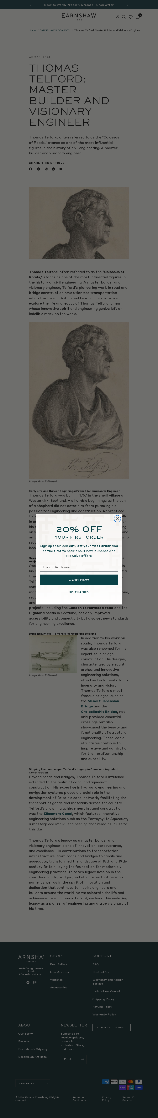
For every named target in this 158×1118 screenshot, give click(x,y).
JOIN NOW (79, 579)
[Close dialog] (117, 518)
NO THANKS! (79, 592)
